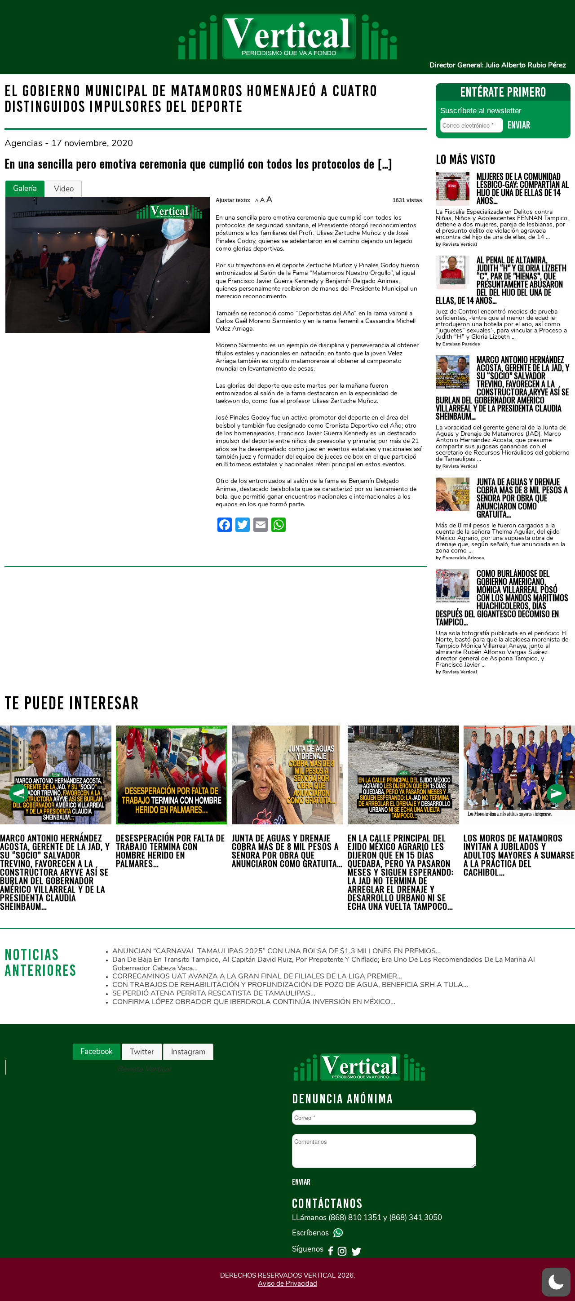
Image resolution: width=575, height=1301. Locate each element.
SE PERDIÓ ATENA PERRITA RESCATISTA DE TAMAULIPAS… (213, 993)
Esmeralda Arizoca (463, 557)
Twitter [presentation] (142, 1052)
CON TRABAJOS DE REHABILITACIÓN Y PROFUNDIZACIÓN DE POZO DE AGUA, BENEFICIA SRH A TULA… (290, 985)
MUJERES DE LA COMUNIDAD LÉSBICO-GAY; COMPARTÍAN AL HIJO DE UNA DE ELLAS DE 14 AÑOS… (523, 188)
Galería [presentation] (25, 188)
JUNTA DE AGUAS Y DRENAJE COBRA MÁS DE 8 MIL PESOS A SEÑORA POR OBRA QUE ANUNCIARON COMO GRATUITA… (522, 498)
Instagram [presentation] (188, 1052)
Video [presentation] (64, 189)
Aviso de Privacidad (287, 1283)
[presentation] (18, 793)
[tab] (24, 189)
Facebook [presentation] (96, 1051)
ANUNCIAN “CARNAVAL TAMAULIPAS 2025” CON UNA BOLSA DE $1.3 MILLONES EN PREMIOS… (276, 951)
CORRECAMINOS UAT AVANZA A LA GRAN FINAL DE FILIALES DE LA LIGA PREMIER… (257, 976)
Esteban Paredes (461, 343)
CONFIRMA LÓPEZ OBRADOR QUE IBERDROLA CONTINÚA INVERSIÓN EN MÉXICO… (253, 1002)
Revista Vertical (459, 244)
